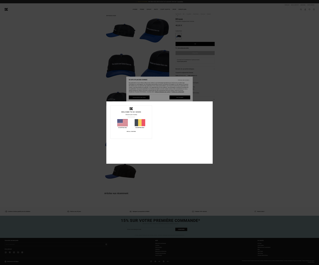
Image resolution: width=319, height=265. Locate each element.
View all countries (131, 131)
